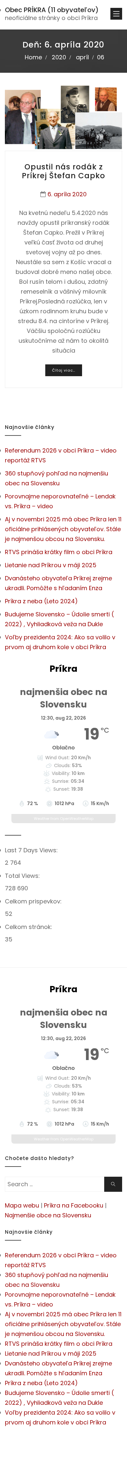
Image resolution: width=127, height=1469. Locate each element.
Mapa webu (22, 1205)
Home (33, 57)
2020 (59, 57)
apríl (82, 57)
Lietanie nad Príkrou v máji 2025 (50, 565)
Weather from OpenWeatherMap (63, 818)
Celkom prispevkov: (34, 901)
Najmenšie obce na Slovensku (48, 1215)
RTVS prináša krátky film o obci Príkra (58, 552)
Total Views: (23, 876)
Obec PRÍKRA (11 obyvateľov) (52, 9)
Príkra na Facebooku (73, 1205)
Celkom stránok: (29, 927)
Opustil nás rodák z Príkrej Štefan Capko (63, 171)
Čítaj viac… (63, 370)
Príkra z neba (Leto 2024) (41, 601)
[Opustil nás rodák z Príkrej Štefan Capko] (63, 117)
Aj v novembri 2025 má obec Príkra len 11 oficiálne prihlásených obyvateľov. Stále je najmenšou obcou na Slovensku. (63, 529)
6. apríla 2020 (67, 194)
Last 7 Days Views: (32, 850)
